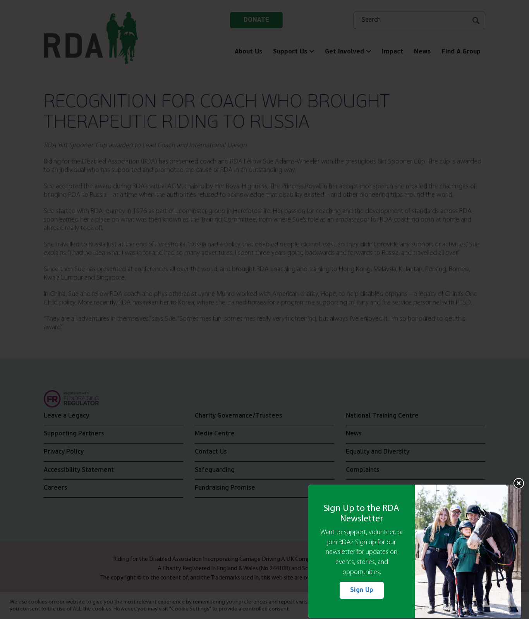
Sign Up (361, 590)
